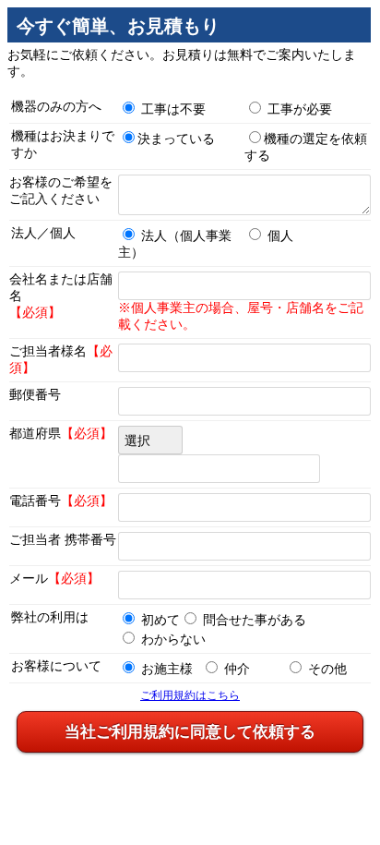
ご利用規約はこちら (190, 695)
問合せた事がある (254, 620)
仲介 (237, 669)
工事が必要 (299, 109)
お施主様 (167, 669)
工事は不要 (173, 109)
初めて (160, 620)
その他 (327, 669)
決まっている (176, 139)
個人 (280, 236)
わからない (173, 639)
